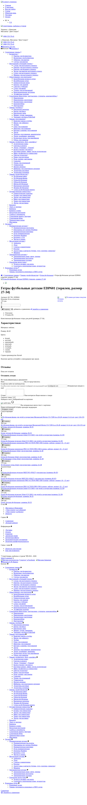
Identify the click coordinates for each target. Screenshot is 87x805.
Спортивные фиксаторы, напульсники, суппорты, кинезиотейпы (33, 96)
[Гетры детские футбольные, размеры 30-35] (17, 427)
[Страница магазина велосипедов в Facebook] (18, 560)
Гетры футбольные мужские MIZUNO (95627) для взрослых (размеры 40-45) (28, 478)
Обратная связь (10, 13)
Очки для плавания (21, 127)
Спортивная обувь (16, 218)
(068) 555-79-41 (8, 42)
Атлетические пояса (21, 144)
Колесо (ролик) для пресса (23, 149)
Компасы (12, 209)
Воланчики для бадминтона (24, 58)
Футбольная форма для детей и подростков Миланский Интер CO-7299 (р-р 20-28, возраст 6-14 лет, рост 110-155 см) (43, 425)
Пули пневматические (22, 233)
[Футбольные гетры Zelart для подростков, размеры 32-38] (22, 459)
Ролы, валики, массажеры (23, 159)
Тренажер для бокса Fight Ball (24, 117)
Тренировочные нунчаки (23, 260)
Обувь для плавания (21, 140)
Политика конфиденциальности (17, 541)
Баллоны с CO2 (19, 237)
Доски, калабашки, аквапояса (24, 136)
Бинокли (12, 205)
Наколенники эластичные (23, 100)
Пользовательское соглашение (16, 539)
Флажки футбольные (21, 188)
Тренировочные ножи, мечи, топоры (27, 256)
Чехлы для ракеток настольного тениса (28, 71)
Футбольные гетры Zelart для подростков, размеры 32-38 (21, 465)
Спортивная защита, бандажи (20, 216)
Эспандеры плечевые (21, 172)
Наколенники (18, 98)
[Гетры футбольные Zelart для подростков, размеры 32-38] (22, 451)
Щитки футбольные (21, 184)
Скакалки (17, 161)
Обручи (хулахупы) (20, 155)
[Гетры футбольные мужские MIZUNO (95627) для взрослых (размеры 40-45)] (29, 472)
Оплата (7, 17)
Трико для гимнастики (22, 201)
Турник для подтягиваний (23, 90)
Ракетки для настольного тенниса (26, 67)
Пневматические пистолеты (24, 228)
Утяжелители (18, 165)
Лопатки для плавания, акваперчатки (27, 134)
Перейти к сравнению (11, 792)
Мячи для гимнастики (22, 199)
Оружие (8, 224)
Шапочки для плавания (22, 128)
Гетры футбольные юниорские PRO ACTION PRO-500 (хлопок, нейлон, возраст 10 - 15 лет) (34, 449)
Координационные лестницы (24, 92)
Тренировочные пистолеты (23, 258)
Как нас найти (10, 9)
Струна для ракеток (21, 62)
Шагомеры (13, 222)
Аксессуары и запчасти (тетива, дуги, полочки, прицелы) (34, 251)
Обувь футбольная (20, 182)
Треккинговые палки (17, 220)
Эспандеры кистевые (21, 170)
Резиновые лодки (11, 268)
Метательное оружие (17, 241)
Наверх (15, 562)
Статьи (7, 11)
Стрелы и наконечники (22, 247)
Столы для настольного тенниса (25, 65)
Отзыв (3, 395)
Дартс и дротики (15, 207)
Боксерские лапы (20, 113)
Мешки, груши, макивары (23, 115)
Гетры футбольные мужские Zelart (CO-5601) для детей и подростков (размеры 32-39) (32, 441)
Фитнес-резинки (20, 167)
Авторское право (11, 536)
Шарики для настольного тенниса (26, 75)
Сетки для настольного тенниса (25, 73)
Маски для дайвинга (21, 123)
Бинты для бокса (20, 111)
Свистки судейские (21, 86)
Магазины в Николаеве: (14, 508)
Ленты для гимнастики (22, 197)
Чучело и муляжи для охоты (24, 264)
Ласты (16, 132)
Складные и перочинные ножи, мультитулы (29, 266)
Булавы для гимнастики (22, 195)
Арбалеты (17, 243)
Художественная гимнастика (20, 191)
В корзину (6, 309)
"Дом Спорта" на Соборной (15, 510)
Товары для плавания (17, 119)
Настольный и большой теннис (20, 63)
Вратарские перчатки (21, 186)
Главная (8, 5)
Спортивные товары (12, 52)
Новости (8, 514)
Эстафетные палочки (21, 94)
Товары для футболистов (18, 174)
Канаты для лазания (21, 84)
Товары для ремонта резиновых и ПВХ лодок (25, 272)
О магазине (9, 7)
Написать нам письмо (13, 549)
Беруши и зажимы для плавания (25, 130)
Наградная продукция (17, 212)
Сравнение (9, 521)
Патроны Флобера (20, 235)
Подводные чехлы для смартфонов (26, 138)
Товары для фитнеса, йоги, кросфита (22, 142)
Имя (2, 382)
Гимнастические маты (22, 83)
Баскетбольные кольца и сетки (25, 79)
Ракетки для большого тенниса (25, 69)
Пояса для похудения (21, 157)
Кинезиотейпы (19, 104)
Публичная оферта (12, 538)
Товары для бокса (15, 107)
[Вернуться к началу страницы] (9, 2)
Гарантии (8, 534)
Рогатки (16, 249)
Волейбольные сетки (21, 81)
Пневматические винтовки (23, 232)
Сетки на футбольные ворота (24, 190)
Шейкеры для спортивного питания (27, 169)
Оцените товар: (6, 397)
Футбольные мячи (20, 176)
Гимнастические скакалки (23, 193)
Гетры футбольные (20, 180)
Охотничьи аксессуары (17, 262)
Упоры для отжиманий (22, 163)
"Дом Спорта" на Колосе (14, 512)
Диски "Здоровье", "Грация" (24, 148)
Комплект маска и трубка (23, 121)
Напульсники (18, 105)
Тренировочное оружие (18, 254)
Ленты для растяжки (21, 203)
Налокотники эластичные (23, 102)
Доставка (8, 15)
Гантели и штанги (20, 146)
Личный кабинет (11, 523)
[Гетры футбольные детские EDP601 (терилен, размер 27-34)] (23, 279)
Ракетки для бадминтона (22, 56)
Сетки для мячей (20, 88)
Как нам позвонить (12, 550)
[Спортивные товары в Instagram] (43, 560)
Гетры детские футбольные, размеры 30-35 (16, 433)
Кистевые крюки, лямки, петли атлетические (30, 151)
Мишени (17, 253)
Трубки (16, 125)
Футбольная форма (20, 178)
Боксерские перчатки (21, 109)
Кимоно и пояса (15, 211)
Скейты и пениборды (17, 214)
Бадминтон (13, 54)
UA (10, 22)
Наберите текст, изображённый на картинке (17, 399)
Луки (15, 245)
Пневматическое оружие (18, 226)
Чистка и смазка (19, 239)
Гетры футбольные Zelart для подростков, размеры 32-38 (21, 457)
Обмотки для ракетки (21, 60)
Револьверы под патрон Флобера (25, 230)
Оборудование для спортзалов (20, 77)
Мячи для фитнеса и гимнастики (25, 153)
